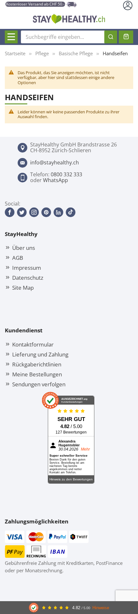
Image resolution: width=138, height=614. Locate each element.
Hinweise (100, 607)
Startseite (15, 53)
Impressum (26, 267)
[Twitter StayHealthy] (22, 212)
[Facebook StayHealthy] (9, 212)
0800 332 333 (66, 174)
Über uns (23, 247)
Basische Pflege (76, 53)
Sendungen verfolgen (38, 384)
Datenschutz (27, 277)
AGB (17, 257)
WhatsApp (55, 180)
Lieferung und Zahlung (40, 354)
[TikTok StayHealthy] (70, 212)
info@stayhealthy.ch (54, 162)
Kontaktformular (33, 344)
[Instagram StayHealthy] (34, 212)
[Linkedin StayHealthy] (58, 212)
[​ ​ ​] (11, 37)
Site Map (23, 287)
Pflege (42, 53)
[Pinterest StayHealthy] (46, 212)
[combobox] (69, 37)
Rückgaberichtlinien (36, 364)
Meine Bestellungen (37, 374)
